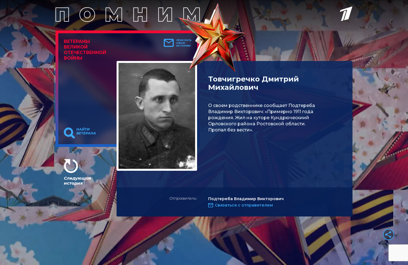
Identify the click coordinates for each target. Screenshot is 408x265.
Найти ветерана (86, 131)
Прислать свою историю (184, 43)
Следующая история (77, 180)
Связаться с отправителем (244, 205)
